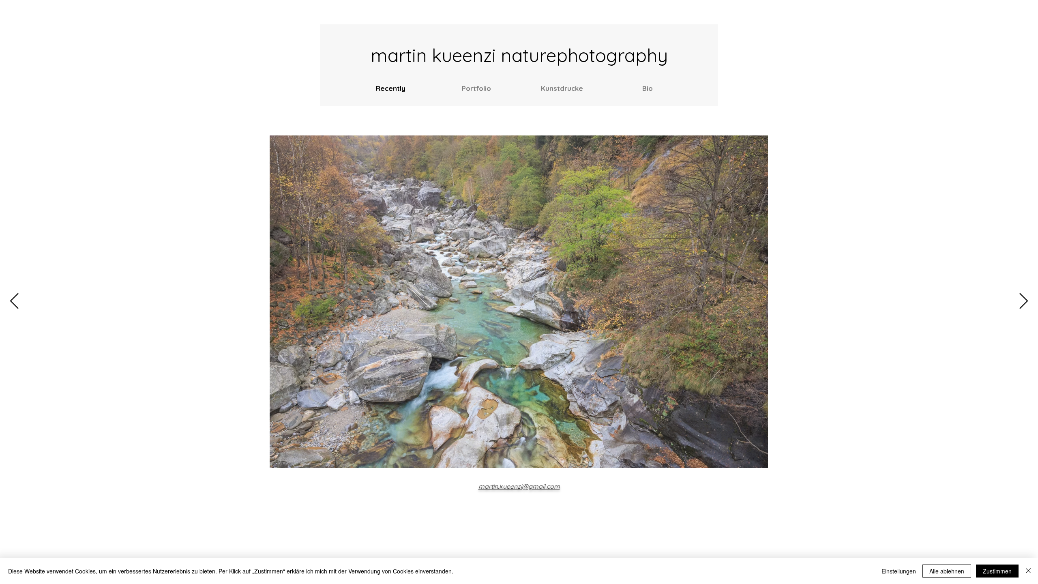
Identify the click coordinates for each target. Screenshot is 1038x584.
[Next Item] (1024, 301)
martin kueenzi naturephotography (519, 55)
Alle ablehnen (946, 571)
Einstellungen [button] (898, 571)
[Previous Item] (14, 301)
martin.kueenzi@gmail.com (519, 486)
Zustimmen (997, 571)
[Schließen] (1028, 571)
